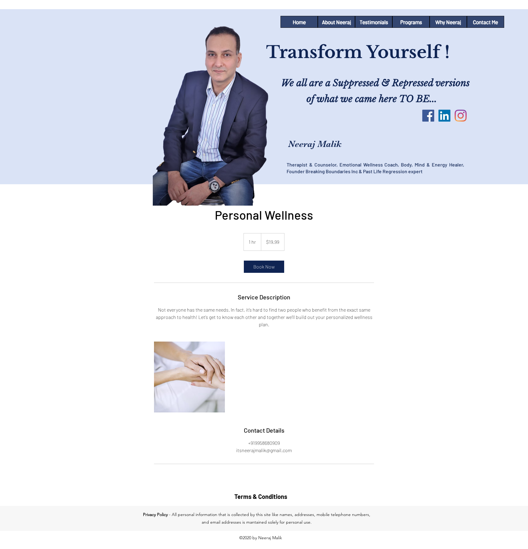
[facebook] (428, 116)
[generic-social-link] (461, 116)
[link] (264, 267)
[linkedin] (444, 116)
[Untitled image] (189, 377)
